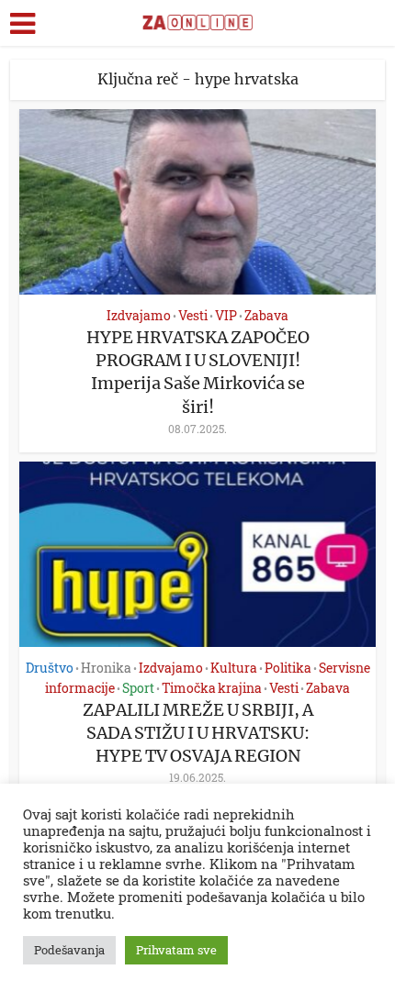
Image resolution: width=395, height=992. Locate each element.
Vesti (193, 315)
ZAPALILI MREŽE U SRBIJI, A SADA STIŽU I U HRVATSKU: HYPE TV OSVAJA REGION (198, 732)
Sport (138, 688)
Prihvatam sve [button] (176, 950)
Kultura (233, 667)
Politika (288, 667)
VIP (226, 315)
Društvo (49, 667)
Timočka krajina (212, 688)
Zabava (266, 315)
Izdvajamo (139, 315)
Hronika (106, 667)
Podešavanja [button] (69, 950)
